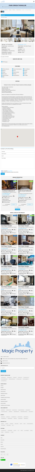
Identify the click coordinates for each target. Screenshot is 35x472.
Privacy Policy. (10, 170)
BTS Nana (14, 377)
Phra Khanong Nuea (24, 411)
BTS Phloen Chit (26, 377)
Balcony (15, 430)
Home (1, 437)
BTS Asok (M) (3, 377)
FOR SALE (2, 385)
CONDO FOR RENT (3, 399)
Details (13, 204)
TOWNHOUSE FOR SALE (4, 393)
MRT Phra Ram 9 (3, 380)
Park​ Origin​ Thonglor (6, 246)
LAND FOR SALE (3, 395)
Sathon (15, 418)
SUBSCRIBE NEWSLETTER (4, 365)
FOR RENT (2, 387)
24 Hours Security (3, 430)
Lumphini (10, 411)
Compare (8, 204)
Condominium (10, 46)
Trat (12, 425)
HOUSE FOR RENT (3, 403)
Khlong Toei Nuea (4, 411)
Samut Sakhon (9, 425)
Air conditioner (10, 430)
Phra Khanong (16, 411)
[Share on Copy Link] (1, 11)
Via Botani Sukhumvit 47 (8, 190)
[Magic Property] (2, 1)
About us (2, 442)
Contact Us (2, 446)
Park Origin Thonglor (6, 225)
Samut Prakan (3, 425)
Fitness (22, 430)
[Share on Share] (3, 11)
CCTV (18, 430)
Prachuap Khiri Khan (30, 423)
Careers (2, 444)
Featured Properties (3, 448)
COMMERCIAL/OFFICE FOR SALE (5, 397)
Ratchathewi (10, 418)
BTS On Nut (20, 377)
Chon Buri (6, 423)
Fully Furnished (26, 430)
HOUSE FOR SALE (3, 391)
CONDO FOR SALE (3, 389)
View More (17, 209)
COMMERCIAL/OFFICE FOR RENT (5, 405)
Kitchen (31, 430)
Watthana (26, 418)
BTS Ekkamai (9, 377)
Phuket (24, 423)
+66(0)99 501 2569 (5, 360)
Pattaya (21, 423)
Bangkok (9, 52)
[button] (33, 28)
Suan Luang (31, 411)
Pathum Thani (16, 423)
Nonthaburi (11, 423)
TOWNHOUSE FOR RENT (4, 401)
